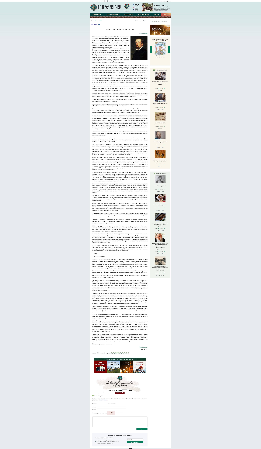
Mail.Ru (106, 404)
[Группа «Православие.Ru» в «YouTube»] (101, 1)
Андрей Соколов (143, 33)
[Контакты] (112, 1)
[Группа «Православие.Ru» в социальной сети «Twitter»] (97, 1)
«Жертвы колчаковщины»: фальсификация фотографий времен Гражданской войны (160, 267)
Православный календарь (127, 10)
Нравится (95, 24)
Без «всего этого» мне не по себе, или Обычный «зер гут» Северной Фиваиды (160, 83)
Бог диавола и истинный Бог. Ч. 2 (160, 103)
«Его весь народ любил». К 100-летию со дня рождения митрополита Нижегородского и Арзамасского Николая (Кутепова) (160, 245)
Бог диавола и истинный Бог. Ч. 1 (160, 160)
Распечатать (147, 20)
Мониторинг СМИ (98, 20)
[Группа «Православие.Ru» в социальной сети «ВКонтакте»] (91, 1)
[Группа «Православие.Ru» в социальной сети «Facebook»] (95, 1)
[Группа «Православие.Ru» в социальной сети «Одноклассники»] (93, 1)
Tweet (92, 24)
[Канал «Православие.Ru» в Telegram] (106, 1)
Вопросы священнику (143, 14)
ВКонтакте (101, 404)
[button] (146, 11)
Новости (156, 14)
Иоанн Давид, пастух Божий (160, 185)
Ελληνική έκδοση (137, 5)
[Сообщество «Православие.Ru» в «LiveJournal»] (99, 1)
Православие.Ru (103, 400)
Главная (92, 20)
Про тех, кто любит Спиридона (160, 204)
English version (136, 10)
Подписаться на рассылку (166, 1)
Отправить (142, 429)
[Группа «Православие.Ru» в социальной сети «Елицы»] (103, 1)
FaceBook (99, 404)
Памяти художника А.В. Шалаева (160, 141)
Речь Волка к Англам (160, 122)
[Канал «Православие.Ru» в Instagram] (108, 1)
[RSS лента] (110, 1)
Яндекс (104, 404)
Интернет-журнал (128, 14)
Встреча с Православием (113, 14)
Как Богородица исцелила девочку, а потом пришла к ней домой (160, 223)
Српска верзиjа (136, 8)
